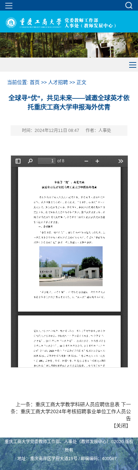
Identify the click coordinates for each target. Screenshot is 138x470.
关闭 (121, 425)
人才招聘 (58, 82)
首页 (35, 82)
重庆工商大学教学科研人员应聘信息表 (77, 404)
